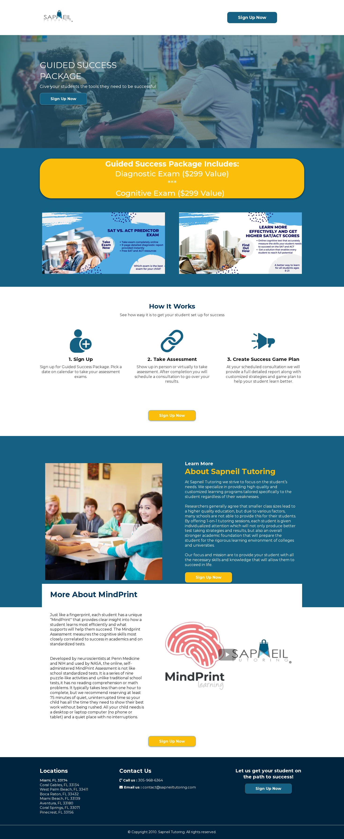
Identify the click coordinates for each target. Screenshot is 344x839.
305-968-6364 (150, 780)
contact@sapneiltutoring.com (169, 787)
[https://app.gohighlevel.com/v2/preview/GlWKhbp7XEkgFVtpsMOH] (115, 17)
